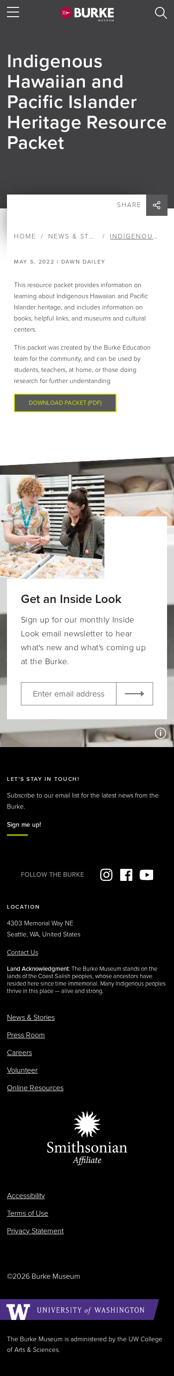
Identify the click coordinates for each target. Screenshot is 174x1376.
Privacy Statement (35, 1231)
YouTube (146, 875)
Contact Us (22, 952)
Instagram (106, 875)
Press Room (26, 1035)
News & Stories (79, 236)
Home (25, 236)
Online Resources (35, 1088)
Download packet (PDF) (65, 403)
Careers (19, 1052)
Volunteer (22, 1070)
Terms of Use (27, 1213)
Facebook (126, 875)
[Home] (87, 14)
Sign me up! (24, 825)
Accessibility (26, 1195)
